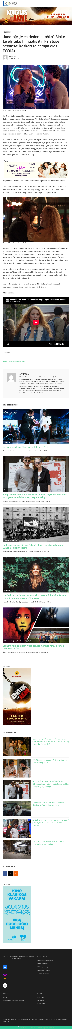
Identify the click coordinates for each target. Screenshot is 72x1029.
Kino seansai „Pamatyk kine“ (45, 960)
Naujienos (7, 32)
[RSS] (16, 873)
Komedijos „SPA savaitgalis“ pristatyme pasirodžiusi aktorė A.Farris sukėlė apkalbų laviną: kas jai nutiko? (50, 741)
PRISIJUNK (40, 1000)
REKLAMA (40, 997)
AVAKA (5, 997)
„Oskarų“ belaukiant (43, 973)
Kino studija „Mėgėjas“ (44, 970)
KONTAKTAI (41, 1004)
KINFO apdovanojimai (43, 967)
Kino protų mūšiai (42, 963)
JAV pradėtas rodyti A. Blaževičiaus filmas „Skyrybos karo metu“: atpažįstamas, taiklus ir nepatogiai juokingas (50, 784)
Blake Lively (8, 361)
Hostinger (11, 1019)
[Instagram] (10, 873)
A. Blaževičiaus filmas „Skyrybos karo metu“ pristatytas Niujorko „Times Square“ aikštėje (50, 822)
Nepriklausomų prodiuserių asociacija (13, 1000)
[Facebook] (5, 873)
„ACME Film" (24, 374)
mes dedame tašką (19, 361)
